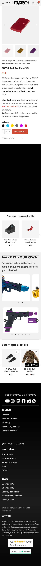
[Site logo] (20, 2)
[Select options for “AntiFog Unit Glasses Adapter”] (17, 352)
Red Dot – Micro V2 (10, 106)
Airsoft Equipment (8, 61)
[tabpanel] (20, 287)
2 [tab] (22, 303)
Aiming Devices (7, 63)
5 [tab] (25, 335)
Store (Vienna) (8, 499)
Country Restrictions (11, 491)
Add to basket (20, 132)
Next (36, 288)
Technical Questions (11, 426)
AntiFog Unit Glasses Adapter (11, 370)
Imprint (5, 507)
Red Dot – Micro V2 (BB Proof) (10, 241)
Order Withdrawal (10, 430)
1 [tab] (19, 303)
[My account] (33, 3)
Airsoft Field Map (9, 458)
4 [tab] (22, 335)
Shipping (6, 422)
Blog (4, 466)
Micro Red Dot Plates (22, 63)
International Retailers (12, 495)
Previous (4, 288)
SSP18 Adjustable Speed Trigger (30, 241)
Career (5, 470)
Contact (5, 414)
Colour (5, 122)
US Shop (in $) (8, 487)
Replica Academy (9, 462)
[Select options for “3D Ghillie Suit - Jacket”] (36, 352)
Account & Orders (10, 418)
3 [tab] (19, 335)
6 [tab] (29, 335)
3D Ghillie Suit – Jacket (30, 370)
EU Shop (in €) (8, 483)
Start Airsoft (7, 454)
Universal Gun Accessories (26, 61)
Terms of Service (17, 507)
